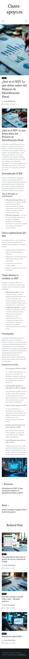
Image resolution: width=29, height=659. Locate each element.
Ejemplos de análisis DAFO (12, 636)
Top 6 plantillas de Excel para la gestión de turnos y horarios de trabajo (13, 559)
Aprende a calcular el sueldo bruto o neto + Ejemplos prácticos (12, 599)
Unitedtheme (21, 655)
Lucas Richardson (9, 101)
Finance (4, 78)
